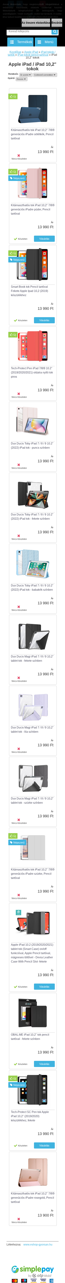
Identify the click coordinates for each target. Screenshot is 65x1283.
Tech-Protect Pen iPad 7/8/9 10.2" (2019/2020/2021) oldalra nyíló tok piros (32, 372)
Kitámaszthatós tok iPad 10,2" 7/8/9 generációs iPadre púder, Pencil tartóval (32, 209)
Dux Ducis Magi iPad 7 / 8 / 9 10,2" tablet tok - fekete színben (32, 658)
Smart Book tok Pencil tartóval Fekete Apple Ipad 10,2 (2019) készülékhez (29, 291)
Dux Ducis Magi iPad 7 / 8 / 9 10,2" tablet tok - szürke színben (32, 800)
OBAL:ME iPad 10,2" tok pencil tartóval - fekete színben (30, 1036)
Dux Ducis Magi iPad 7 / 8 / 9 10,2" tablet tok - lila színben (32, 729)
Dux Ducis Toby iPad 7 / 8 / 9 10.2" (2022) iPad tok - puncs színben (32, 445)
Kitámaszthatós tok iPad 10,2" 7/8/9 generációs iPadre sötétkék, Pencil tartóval (32, 134)
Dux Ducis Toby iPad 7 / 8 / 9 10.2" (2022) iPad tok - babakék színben (32, 587)
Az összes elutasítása (36, 22)
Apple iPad (31, 51)
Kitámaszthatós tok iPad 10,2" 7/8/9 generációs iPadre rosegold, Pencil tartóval (32, 1197)
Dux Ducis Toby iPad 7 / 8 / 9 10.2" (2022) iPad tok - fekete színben (32, 516)
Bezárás (56, 22)
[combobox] (26, 75)
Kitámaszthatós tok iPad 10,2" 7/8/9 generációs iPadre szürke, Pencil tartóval (32, 873)
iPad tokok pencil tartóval (33, 54)
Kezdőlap (15, 51)
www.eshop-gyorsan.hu (37, 1244)
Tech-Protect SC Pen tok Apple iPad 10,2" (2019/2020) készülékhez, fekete (30, 1116)
